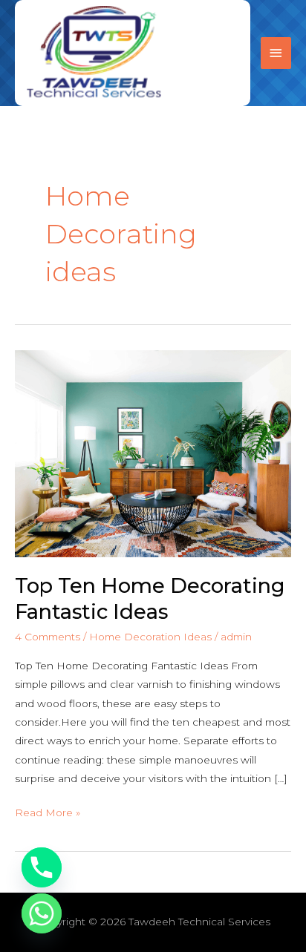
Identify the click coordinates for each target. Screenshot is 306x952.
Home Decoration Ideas (150, 637)
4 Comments (47, 637)
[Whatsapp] (42, 913)
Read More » (47, 811)
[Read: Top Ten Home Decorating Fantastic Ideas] (153, 453)
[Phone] (42, 867)
